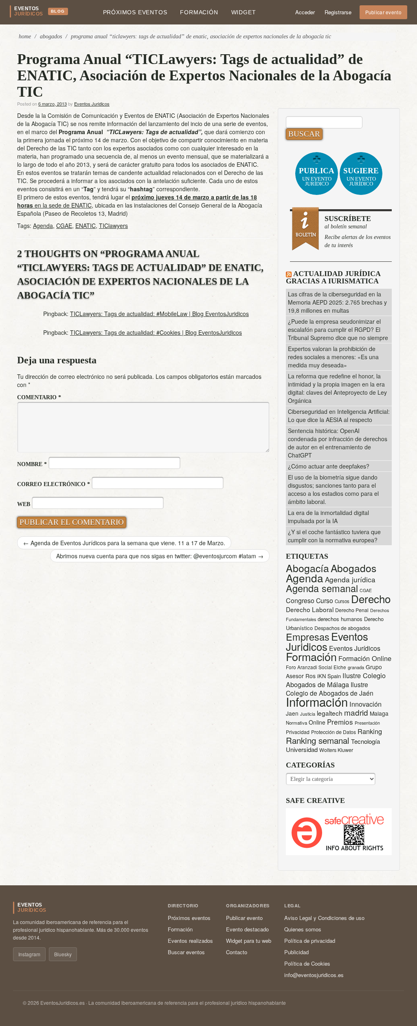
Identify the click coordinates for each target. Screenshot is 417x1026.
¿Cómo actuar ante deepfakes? (328, 466)
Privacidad (297, 731)
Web (23, 504)
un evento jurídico (316, 176)
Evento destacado (247, 929)
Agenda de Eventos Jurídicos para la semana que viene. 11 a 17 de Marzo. (124, 543)
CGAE (64, 225)
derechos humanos (340, 619)
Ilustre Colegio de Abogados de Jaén (329, 688)
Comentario (39, 397)
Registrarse (338, 12)
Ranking (370, 731)
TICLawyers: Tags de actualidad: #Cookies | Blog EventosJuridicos (156, 332)
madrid (356, 712)
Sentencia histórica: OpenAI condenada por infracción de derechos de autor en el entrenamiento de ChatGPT (337, 443)
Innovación (365, 704)
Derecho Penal (352, 610)
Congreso (300, 600)
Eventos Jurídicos (354, 648)
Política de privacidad (309, 940)
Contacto (236, 952)
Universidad (302, 749)
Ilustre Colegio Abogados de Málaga (336, 679)
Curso (324, 600)
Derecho (371, 598)
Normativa (296, 722)
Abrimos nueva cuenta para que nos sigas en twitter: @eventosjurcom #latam (159, 556)
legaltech (329, 712)
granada (356, 667)
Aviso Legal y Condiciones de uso (324, 918)
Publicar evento (383, 12)
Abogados (51, 36)
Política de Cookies (307, 963)
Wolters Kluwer (336, 750)
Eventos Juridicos (92, 103)
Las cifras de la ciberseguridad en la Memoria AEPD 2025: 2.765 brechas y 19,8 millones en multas (337, 302)
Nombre (32, 464)
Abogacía (307, 568)
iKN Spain (329, 676)
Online (317, 722)
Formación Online (364, 658)
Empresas (307, 636)
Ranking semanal (317, 740)
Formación (199, 12)
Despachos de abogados (342, 628)
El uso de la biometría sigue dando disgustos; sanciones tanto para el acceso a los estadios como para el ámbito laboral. (333, 489)
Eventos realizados (190, 940)
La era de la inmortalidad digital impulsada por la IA (328, 517)
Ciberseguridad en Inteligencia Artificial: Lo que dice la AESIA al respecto (339, 415)
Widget (243, 12)
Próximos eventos (135, 12)
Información (317, 701)
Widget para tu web (248, 940)
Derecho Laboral (310, 609)
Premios (340, 721)
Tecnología (365, 741)
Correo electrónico (53, 484)
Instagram (29, 954)
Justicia (307, 713)
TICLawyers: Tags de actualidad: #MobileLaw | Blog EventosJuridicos (159, 314)
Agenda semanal (322, 588)
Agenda (43, 225)
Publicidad (296, 952)
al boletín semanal (358, 231)
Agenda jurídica (350, 579)
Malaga (379, 713)
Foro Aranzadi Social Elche (316, 666)
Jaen (292, 713)
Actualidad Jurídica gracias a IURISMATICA (333, 277)
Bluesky (63, 954)
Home (25, 36)
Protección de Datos (333, 732)
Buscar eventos (186, 952)
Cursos (342, 601)
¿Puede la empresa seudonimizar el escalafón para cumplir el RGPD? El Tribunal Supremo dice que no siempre (338, 329)
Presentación (367, 723)
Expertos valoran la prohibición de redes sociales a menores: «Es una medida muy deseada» (333, 357)
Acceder (305, 12)
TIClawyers (113, 225)
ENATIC (85, 225)
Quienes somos (302, 929)
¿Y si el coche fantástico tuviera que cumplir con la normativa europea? (334, 536)
